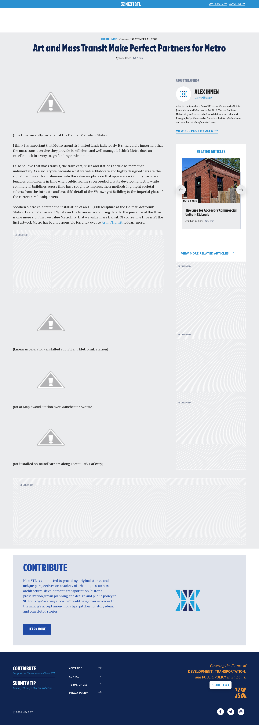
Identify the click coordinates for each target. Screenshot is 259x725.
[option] (211, 193)
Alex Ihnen (125, 58)
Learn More (37, 629)
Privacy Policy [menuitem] (78, 693)
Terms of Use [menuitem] (78, 684)
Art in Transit (112, 222)
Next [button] (243, 190)
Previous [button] (179, 190)
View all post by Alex (195, 131)
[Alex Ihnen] (183, 94)
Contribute (216, 3)
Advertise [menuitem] (75, 668)
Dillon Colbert (195, 220)
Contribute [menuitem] (34, 670)
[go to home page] (131, 4)
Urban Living (109, 39)
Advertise (235, 3)
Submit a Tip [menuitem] (32, 685)
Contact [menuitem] (75, 676)
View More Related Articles (205, 253)
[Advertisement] (88, 263)
